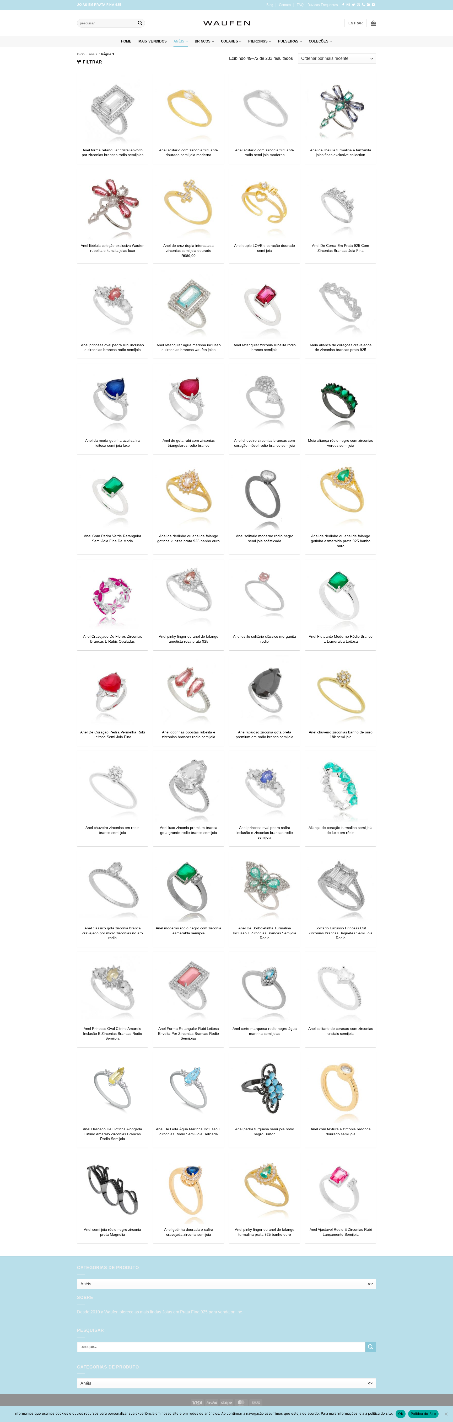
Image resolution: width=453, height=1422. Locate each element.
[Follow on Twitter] (353, 5)
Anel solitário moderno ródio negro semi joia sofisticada (264, 538)
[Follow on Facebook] (343, 5)
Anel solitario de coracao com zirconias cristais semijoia (340, 1031)
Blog (269, 5)
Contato (285, 5)
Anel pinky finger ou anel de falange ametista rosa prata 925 (188, 638)
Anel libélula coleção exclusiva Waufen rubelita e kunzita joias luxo (112, 248)
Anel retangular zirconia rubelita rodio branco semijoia (265, 347)
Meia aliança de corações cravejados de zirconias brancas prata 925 (340, 347)
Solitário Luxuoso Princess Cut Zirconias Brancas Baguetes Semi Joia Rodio (341, 933)
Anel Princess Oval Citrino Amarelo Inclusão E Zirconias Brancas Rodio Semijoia (112, 1033)
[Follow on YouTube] (373, 5)
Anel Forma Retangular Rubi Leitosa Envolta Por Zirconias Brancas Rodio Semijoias (188, 1033)
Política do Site (423, 1414)
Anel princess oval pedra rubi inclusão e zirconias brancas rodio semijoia (112, 347)
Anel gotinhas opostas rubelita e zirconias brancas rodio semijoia (188, 734)
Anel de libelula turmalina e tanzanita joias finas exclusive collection (340, 152)
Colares (229, 41)
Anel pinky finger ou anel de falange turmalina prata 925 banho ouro (264, 1232)
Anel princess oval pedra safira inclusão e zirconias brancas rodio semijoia (264, 832)
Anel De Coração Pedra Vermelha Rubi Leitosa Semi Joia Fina (112, 734)
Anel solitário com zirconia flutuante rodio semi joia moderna (264, 152)
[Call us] (363, 5)
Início (81, 54)
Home (126, 41)
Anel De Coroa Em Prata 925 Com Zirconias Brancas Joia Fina (340, 248)
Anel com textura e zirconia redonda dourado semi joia (341, 1131)
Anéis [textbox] (225, 1284)
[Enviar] (140, 23)
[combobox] (226, 1284)
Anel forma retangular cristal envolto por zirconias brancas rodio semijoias (112, 152)
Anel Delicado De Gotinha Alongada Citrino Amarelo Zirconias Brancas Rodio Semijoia (112, 1134)
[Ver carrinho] (373, 23)
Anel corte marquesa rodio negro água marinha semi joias (265, 1031)
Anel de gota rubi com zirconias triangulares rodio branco (189, 443)
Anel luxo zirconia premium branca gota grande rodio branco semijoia (188, 830)
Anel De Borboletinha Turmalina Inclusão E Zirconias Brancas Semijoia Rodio (264, 933)
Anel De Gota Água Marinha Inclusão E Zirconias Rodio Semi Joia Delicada (188, 1131)
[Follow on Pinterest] (368, 5)
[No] (446, 1415)
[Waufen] (226, 23)
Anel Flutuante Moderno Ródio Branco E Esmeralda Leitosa (341, 638)
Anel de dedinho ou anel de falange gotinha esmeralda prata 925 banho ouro (340, 541)
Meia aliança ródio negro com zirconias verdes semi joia (340, 443)
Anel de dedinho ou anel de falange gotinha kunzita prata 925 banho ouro (188, 538)
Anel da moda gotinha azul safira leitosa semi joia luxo (112, 443)
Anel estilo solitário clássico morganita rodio (264, 638)
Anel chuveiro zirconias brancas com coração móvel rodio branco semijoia (264, 443)
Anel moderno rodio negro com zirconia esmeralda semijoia (188, 930)
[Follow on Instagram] (348, 5)
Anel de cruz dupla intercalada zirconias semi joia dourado (188, 248)
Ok (400, 1414)
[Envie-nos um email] (358, 5)
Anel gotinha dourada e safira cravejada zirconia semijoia (188, 1232)
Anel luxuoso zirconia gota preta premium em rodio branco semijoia (264, 734)
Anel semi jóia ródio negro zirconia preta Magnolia (112, 1232)
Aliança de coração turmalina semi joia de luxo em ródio (341, 830)
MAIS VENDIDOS (152, 41)
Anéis (179, 41)
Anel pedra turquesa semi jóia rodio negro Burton (264, 1131)
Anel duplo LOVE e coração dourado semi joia (264, 248)
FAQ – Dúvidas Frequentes (317, 5)
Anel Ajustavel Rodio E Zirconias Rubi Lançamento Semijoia (341, 1232)
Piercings (258, 41)
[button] (355, 23)
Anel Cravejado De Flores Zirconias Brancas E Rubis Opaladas (112, 638)
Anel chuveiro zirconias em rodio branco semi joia (112, 830)
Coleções (318, 41)
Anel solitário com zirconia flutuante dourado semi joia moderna (188, 152)
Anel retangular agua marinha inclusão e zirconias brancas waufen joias (189, 347)
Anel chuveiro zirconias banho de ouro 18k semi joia (341, 734)
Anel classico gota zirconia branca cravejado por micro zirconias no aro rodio (112, 933)
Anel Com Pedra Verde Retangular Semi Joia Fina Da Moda (112, 538)
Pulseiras (288, 41)
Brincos (203, 41)
